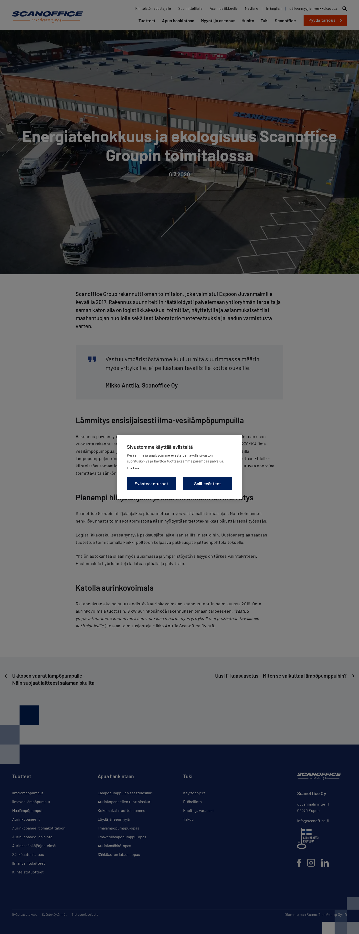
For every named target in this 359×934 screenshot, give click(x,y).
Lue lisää (133, 468)
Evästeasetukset (151, 483)
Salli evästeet (207, 483)
